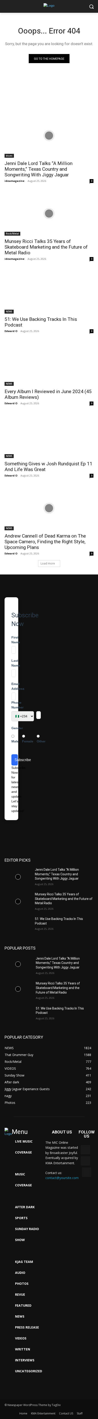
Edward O (11, 331)
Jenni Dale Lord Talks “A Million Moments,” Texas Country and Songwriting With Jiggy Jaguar (38, 169)
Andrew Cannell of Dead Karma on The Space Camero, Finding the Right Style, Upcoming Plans (45, 541)
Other (41, 741)
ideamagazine (14, 181)
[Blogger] (85, 1149)
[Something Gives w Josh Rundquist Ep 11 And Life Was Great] (49, 436)
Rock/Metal (12, 233)
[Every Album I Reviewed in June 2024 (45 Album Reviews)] (49, 363)
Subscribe (16, 760)
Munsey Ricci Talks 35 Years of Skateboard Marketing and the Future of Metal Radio (46, 247)
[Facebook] (85, 1160)
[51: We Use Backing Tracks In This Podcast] (49, 291)
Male (15, 741)
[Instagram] (86, 1172)
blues (9, 155)
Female (27, 741)
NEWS (9, 311)
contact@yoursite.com (62, 1178)
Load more (48, 563)
